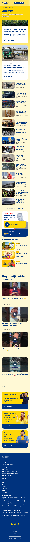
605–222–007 (15, 526)
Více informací (9, 40)
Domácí (5, 14)
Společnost (6, 16)
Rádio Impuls (5, 7)
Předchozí (12, 208)
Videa (3, 482)
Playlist (12, 226)
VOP (15, 533)
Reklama (4, 488)
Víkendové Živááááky (8, 464)
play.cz (11, 440)
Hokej (20, 14)
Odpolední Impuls (7, 469)
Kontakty (4, 492)
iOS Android (7, 421)
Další (19, 208)
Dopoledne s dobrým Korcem (10, 473)
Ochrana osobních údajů (15, 536)
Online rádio (18, 2)
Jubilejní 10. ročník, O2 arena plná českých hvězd (13, 498)
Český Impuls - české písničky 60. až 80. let (14, 515)
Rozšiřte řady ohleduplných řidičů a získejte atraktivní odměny (14, 501)
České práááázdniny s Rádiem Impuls (12, 506)
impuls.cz (9, 439)
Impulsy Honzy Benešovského (10, 471)
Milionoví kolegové (7, 466)
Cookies (15, 531)
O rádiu (4, 478)
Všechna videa (6, 279)
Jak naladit (5, 486)
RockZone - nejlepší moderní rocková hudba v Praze (15, 513)
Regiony (10, 14)
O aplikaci (7, 426)
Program (17, 226)
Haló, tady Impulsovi (7, 475)
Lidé (3, 484)
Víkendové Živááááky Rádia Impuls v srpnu (13, 504)
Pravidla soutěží (15, 529)
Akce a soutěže (6, 495)
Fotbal (15, 14)
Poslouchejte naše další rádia (11, 510)
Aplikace (4, 490)
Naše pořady (6, 462)
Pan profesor (5, 468)
